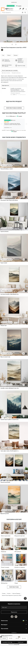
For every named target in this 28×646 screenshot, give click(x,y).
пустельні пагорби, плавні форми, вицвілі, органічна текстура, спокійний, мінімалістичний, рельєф (10, 294)
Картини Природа (16, 593)
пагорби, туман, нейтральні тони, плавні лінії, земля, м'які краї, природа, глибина (10, 388)
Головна (3, 593)
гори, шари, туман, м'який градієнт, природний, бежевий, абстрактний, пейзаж (10, 450)
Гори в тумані (4, 262)
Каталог (9, 593)
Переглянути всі (14, 587)
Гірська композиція (5, 482)
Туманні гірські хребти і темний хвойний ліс (10, 419)
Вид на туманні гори (5, 356)
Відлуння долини (5, 513)
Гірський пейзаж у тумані (7, 168)
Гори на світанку (4, 231)
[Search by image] (23, 12)
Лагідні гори (4, 325)
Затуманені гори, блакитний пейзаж (9, 200)
